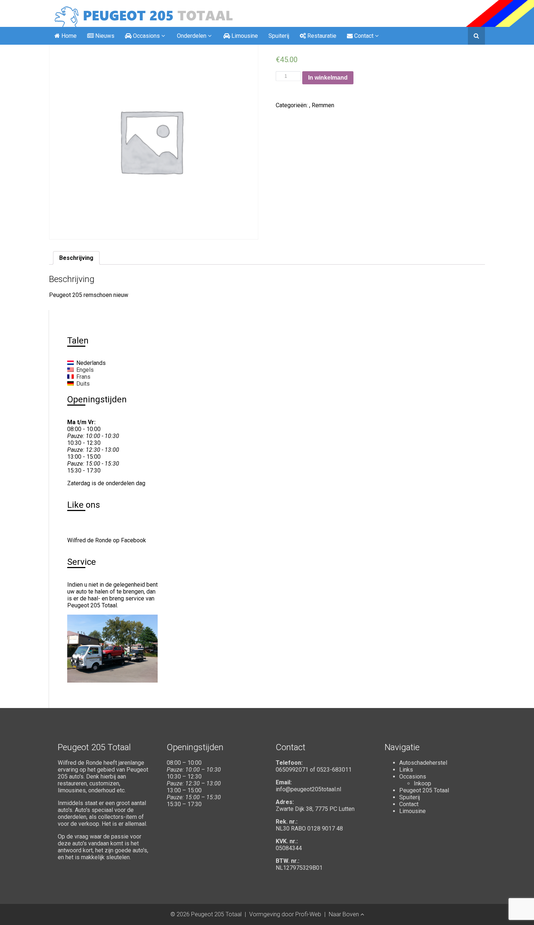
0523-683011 (334, 769)
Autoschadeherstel (423, 762)
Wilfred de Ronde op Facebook (106, 540)
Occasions (412, 776)
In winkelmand (328, 78)
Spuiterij (278, 35)
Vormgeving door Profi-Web (285, 914)
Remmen (323, 105)
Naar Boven (344, 914)
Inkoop (422, 783)
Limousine (412, 811)
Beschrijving (76, 257)
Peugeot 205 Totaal (424, 790)
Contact (408, 804)
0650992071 (292, 769)
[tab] (76, 258)
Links (406, 769)
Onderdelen (191, 35)
